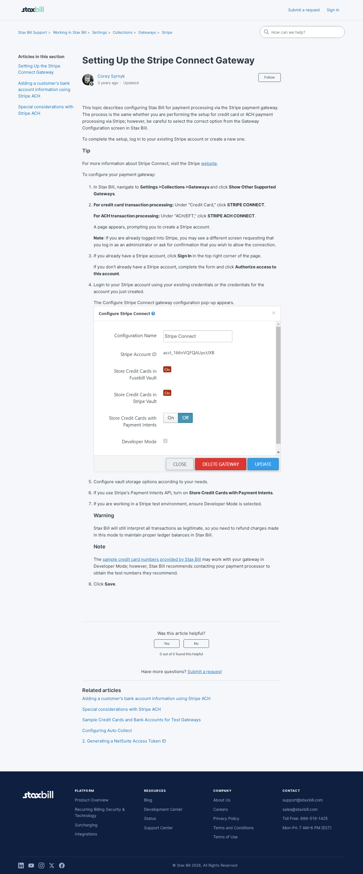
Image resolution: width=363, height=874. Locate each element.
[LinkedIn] (21, 865)
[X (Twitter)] (51, 865)
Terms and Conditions (233, 827)
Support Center (158, 827)
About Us (221, 799)
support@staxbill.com (302, 799)
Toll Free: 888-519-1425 (305, 818)
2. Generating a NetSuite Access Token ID (124, 741)
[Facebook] (62, 865)
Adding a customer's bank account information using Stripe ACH (44, 89)
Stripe (167, 32)
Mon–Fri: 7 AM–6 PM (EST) (307, 827)
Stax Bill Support (32, 32)
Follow (269, 77)
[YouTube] (31, 865)
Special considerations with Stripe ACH (45, 110)
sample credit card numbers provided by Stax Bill (152, 559)
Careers (220, 809)
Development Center (163, 809)
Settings (99, 32)
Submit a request (304, 9)
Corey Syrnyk (111, 76)
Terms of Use (225, 836)
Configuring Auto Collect (107, 730)
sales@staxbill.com (300, 809)
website (209, 163)
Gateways (147, 32)
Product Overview (91, 799)
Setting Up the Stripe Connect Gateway (39, 69)
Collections (122, 32)
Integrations (86, 833)
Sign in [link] (333, 9)
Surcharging (86, 824)
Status (150, 818)
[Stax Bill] (38, 795)
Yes (167, 643)
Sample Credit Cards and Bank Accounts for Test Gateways (141, 719)
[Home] (32, 10)
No (196, 643)
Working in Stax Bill (69, 32)
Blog (148, 799)
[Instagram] (41, 865)
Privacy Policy (226, 818)
